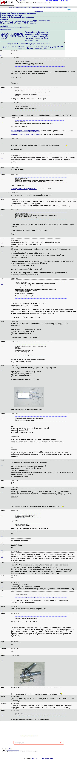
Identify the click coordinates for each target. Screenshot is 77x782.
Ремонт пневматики (44, 20)
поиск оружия (44, 7)
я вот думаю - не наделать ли (24, 189)
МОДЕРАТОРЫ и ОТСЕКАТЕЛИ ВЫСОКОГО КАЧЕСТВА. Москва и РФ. (12, 36)
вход (10, 7)
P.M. (1, 55)
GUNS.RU (34, 758)
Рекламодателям (47, 758)
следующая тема (24, 735)
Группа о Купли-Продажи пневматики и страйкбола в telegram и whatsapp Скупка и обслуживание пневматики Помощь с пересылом (36, 36)
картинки (30, 7)
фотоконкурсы (58, 7)
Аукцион (65, 7)
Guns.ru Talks (22, 0)
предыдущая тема (33, 735)
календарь (37, 7)
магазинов (51, 7)
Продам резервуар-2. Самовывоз (25, 134)
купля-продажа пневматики (25, 1)
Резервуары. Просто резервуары (25, 131)
